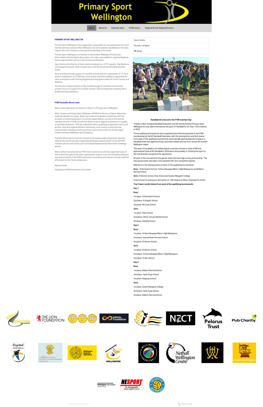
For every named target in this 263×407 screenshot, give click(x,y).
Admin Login (186, 404)
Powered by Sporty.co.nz (78, 404)
